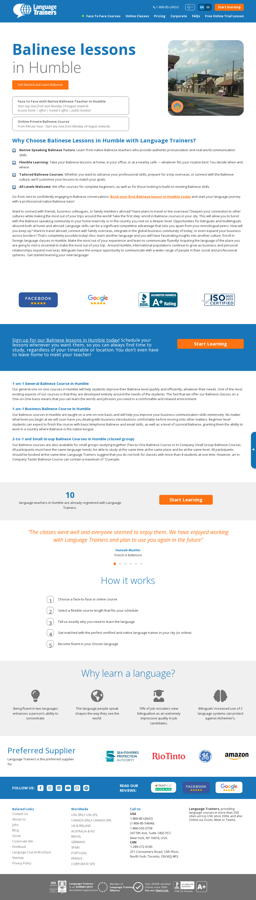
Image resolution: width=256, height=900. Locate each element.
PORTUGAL (79, 853)
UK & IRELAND (81, 826)
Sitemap (18, 858)
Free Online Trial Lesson (224, 16)
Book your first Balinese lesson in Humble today (150, 196)
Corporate (178, 16)
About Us (19, 819)
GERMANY (78, 842)
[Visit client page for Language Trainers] (153, 887)
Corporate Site (22, 841)
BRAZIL (76, 836)
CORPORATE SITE (83, 864)
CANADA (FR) (102, 820)
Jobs (15, 825)
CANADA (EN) (80, 820)
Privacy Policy (21, 863)
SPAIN (75, 847)
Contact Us (20, 814)
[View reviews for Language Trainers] (190, 887)
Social (16, 836)
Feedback (19, 847)
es (208, 7)
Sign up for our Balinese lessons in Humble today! (66, 340)
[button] (115, 563)
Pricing (159, 16)
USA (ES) (91, 815)
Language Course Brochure (31, 852)
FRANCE (76, 858)
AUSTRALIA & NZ (83, 831)
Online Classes (137, 16)
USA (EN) (77, 815)
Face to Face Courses (103, 16)
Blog (15, 830)
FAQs (196, 16)
